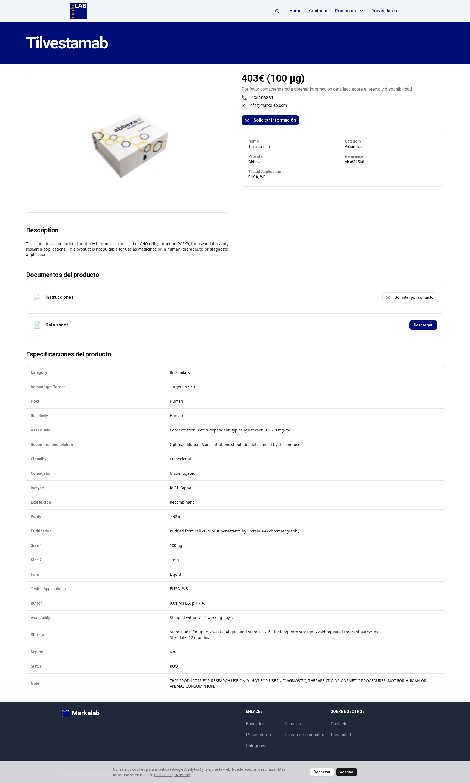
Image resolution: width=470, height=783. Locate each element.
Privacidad (341, 734)
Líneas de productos (304, 734)
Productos (345, 10)
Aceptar (347, 772)
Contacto (318, 10)
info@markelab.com (268, 105)
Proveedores (384, 10)
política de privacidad (172, 775)
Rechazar (322, 772)
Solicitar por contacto (414, 297)
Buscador (255, 723)
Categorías (256, 745)
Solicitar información (274, 120)
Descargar (423, 325)
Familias (293, 723)
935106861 (262, 97)
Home (295, 10)
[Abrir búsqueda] (277, 11)
